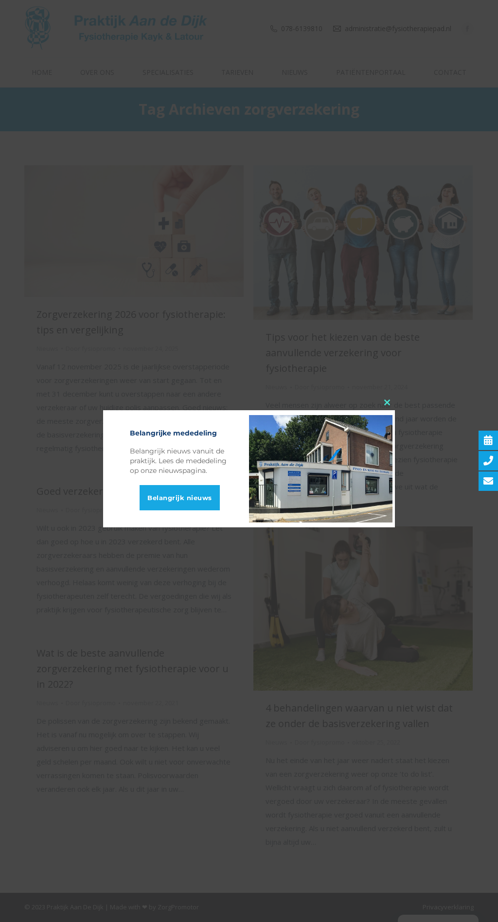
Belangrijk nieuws (179, 498)
